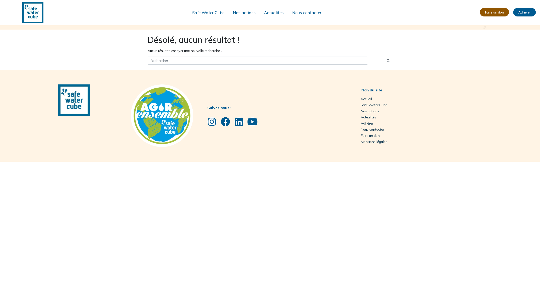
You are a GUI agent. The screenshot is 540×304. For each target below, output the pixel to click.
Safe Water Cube (208, 12)
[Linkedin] (239, 121)
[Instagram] (212, 121)
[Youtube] (252, 121)
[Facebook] (225, 121)
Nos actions (244, 12)
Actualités (274, 12)
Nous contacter (306, 12)
